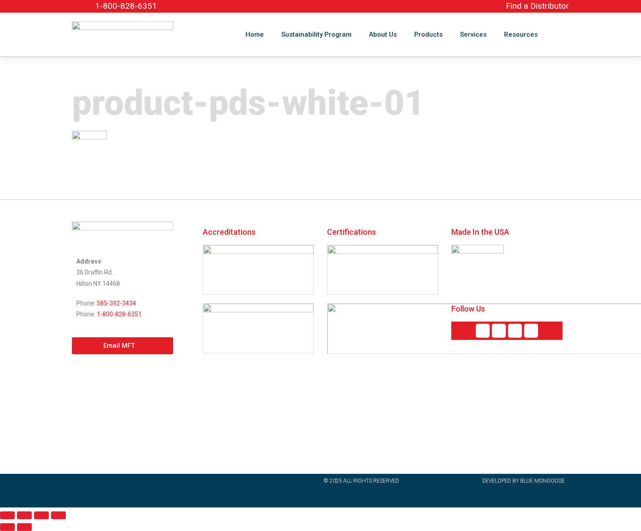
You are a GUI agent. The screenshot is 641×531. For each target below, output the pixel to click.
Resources (521, 34)
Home (254, 34)
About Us (383, 34)
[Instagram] (531, 331)
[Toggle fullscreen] (24, 515)
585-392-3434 (116, 303)
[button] (560, 34)
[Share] (41, 515)
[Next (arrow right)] (24, 527)
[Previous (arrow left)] (7, 527)
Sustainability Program (316, 34)
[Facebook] (499, 331)
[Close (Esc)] (58, 515)
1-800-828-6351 (119, 314)
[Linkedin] (483, 331)
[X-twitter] (515, 331)
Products (428, 34)
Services (473, 34)
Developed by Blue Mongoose (523, 481)
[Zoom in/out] (7, 515)
